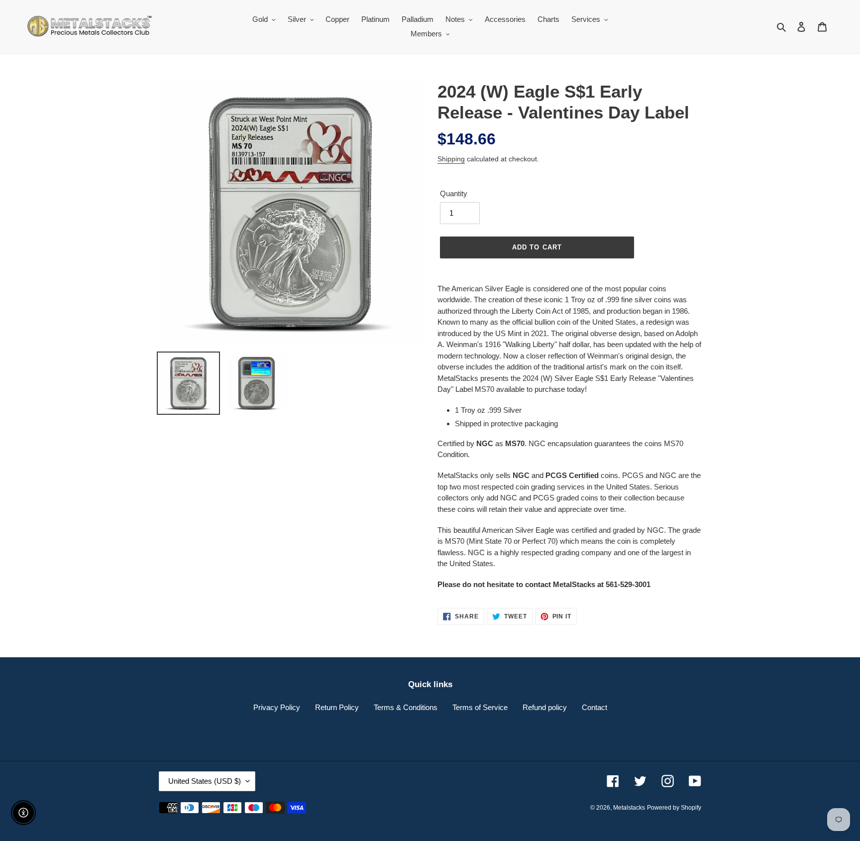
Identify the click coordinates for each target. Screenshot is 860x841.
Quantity (453, 193)
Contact (594, 707)
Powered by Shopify (674, 807)
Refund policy (545, 707)
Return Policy (337, 707)
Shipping (451, 159)
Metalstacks (629, 807)
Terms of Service (480, 707)
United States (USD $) (204, 781)
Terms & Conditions (405, 707)
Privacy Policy (276, 707)
